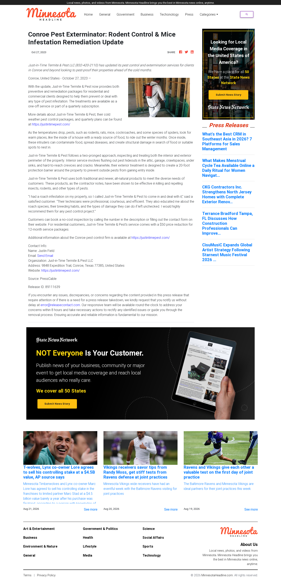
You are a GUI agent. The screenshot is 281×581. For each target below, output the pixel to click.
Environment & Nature (40, 546)
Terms (27, 575)
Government (125, 14)
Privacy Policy (46, 575)
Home (89, 14)
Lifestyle (89, 546)
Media (87, 555)
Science (149, 529)
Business (147, 14)
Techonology (169, 14)
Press (189, 14)
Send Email (45, 256)
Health (88, 537)
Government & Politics (100, 529)
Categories (208, 14)
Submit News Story (228, 94)
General (104, 14)
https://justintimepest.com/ (51, 124)
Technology (152, 555)
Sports (148, 546)
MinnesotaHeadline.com (217, 575)
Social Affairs (153, 537)
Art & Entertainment (39, 529)
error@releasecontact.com (60, 305)
